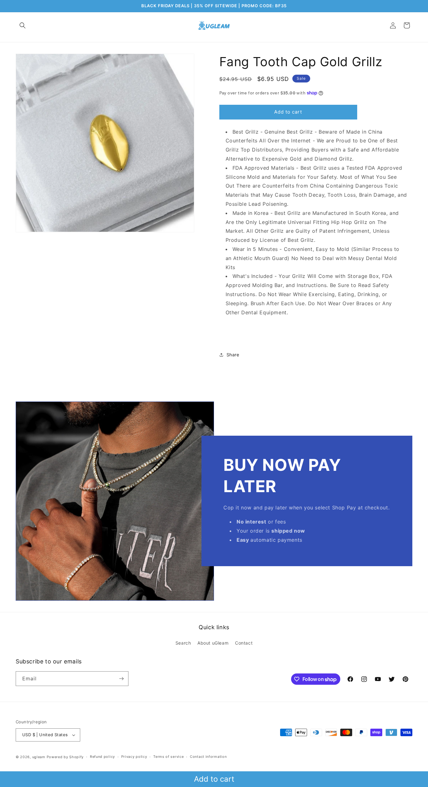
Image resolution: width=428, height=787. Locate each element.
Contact (244, 643)
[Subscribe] (121, 678)
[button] (22, 25)
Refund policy (102, 756)
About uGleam (212, 643)
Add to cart (214, 779)
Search (183, 643)
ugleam (38, 757)
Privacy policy (134, 756)
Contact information (208, 756)
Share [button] (233, 354)
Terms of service (168, 756)
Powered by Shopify (65, 757)
